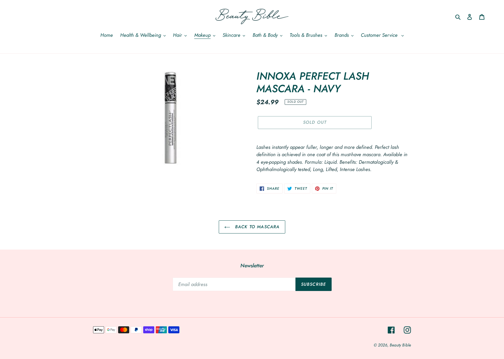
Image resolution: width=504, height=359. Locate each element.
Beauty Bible (400, 345)
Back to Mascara (256, 227)
